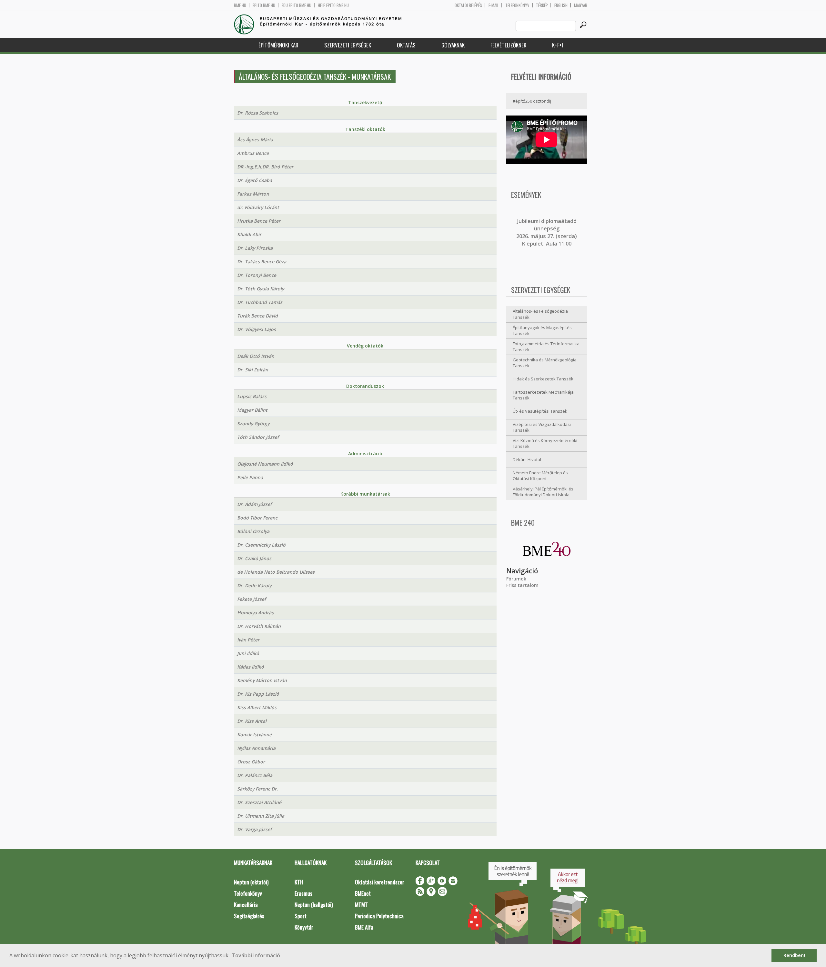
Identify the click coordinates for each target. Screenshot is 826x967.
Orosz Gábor (251, 762)
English (561, 5)
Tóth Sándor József (258, 437)
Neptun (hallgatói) (314, 905)
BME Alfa (364, 927)
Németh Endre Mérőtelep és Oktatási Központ (540, 476)
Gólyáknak (453, 45)
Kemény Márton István (262, 680)
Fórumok (516, 579)
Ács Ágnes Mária (255, 139)
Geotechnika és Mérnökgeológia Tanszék (545, 363)
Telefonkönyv (517, 5)
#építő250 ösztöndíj (532, 101)
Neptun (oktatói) (251, 882)
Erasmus (303, 893)
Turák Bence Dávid (257, 316)
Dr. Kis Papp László (258, 694)
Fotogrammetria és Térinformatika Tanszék (546, 347)
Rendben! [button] (794, 955)
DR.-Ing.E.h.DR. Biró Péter (265, 167)
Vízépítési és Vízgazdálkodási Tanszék (542, 427)
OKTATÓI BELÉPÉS (468, 5)
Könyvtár (304, 927)
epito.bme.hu (264, 5)
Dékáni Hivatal (527, 459)
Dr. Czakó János (254, 558)
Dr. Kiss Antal (252, 721)
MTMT (361, 905)
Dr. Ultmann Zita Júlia (260, 816)
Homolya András (255, 612)
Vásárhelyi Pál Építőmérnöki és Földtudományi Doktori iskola (543, 492)
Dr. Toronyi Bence (256, 275)
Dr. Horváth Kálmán (259, 626)
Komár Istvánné (254, 734)
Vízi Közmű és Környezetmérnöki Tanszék (545, 443)
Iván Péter (248, 640)
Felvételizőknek (508, 45)
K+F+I (557, 45)
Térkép (542, 5)
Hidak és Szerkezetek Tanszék (543, 379)
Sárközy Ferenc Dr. (257, 789)
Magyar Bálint (252, 410)
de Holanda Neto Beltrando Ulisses (276, 572)
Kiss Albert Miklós (257, 707)
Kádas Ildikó (250, 667)
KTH (299, 882)
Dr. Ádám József (254, 504)
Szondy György (253, 423)
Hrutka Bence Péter (258, 221)
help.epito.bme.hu (333, 5)
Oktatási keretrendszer (379, 882)
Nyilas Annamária (256, 748)
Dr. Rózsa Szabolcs (257, 113)
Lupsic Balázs (252, 396)
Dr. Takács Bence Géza (261, 261)
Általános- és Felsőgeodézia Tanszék (540, 314)
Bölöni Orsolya (253, 531)
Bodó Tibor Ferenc (257, 518)
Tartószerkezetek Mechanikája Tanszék (543, 395)
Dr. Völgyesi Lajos (256, 329)
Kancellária (246, 905)
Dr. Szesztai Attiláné (259, 802)
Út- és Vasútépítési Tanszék (540, 411)
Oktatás (406, 45)
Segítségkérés (249, 916)
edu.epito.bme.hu (296, 5)
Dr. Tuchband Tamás (259, 302)
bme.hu (240, 5)
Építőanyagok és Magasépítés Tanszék (542, 331)
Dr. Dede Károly (254, 585)
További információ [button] (256, 955)
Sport (301, 916)
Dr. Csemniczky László (261, 545)
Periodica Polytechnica (379, 916)
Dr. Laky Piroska (255, 248)
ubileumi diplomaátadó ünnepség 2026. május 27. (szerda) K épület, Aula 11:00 (546, 232)
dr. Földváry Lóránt (258, 207)
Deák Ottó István (255, 356)
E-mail (494, 5)
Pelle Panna (250, 477)
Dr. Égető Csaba (254, 180)
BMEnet (363, 893)
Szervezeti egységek (347, 45)
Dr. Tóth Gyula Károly (260, 289)
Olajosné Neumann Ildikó (265, 464)
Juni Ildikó (248, 653)
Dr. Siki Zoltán (252, 370)
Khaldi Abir (249, 234)
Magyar (580, 5)
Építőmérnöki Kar (278, 45)
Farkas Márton (253, 194)
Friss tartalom (522, 585)
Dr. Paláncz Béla (254, 775)
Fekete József (251, 599)
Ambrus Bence (253, 153)
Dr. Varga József (254, 829)
